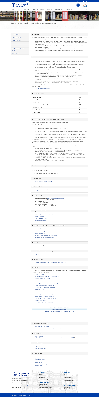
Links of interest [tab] (15, 53)
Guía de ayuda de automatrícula (41, 300)
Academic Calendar (68, 382)
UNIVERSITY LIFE (68, 9)
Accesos (14, 1)
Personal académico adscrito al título (43, 181)
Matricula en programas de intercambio (43, 294)
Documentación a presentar (41, 280)
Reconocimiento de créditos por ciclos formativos (45, 235)
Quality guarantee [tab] (16, 45)
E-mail (65, 379)
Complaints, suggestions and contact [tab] (18, 49)
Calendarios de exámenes (40, 220)
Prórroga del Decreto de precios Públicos (43, 285)
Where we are (42, 377)
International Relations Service (45, 387)
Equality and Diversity (69, 388)
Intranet (66, 375)
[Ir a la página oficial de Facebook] (77, 1)
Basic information (15, 34)
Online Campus (67, 377)
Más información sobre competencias (43, 88)
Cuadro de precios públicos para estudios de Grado (46, 283)
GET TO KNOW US (16, 9)
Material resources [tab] (16, 43)
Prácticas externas (39, 245)
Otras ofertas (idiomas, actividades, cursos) (44, 237)
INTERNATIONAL (58, 9)
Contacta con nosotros (40, 348)
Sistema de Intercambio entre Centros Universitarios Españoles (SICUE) (50, 262)
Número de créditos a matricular (42, 278)
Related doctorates (39, 358)
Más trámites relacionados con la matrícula (44, 302)
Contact (40, 375)
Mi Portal (66, 374)
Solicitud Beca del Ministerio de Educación (44, 296)
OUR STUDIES (26, 9)
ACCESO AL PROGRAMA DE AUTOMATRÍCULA (59, 311)
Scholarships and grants (40, 359)
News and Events (38, 365)
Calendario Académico (39, 216)
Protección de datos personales (59, 309)
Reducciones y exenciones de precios (43, 291)
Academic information (16, 37)
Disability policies (38, 361)
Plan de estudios (38, 228)
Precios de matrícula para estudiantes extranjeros (45, 287)
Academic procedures (16, 40)
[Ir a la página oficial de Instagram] (83, 1)
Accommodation (38, 362)
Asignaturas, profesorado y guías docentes (44, 214)
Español (21, 1)
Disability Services (68, 387)
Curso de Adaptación (39, 231)
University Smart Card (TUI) (41, 364)
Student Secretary (43, 385)
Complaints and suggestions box (46, 379)
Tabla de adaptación (39, 233)
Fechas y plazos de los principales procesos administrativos (48, 276)
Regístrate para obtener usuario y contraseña (59, 307)
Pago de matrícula (38, 289)
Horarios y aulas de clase (40, 218)
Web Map (25, 395)
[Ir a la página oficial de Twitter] (80, 1)
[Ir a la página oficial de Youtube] (86, 1)
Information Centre (43, 384)
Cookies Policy (30, 395)
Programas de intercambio (40, 254)
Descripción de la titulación (40, 190)
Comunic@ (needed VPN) (69, 380)
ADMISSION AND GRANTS (38, 9)
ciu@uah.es (28, 385)
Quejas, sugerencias (39, 346)
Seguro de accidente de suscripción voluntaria (45, 298)
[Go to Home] (19, 5)
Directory (41, 374)
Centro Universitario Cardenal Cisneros (55, 198)
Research (49, 9)
